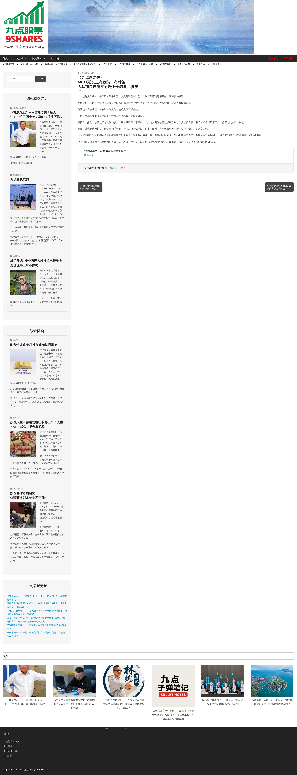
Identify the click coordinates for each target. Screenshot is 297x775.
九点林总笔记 (19, 179)
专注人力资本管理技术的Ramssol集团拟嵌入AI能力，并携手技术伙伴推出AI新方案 (74, 704)
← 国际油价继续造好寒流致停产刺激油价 (90, 187)
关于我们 (55, 58)
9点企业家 (107, 64)
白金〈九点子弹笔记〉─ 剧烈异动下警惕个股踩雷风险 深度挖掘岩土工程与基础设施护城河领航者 (173, 714)
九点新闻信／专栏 (144, 64)
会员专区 (37, 58)
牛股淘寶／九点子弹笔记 (56, 64)
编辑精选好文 (21, 108)
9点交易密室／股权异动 (85, 64)
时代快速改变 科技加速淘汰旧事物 (33, 344)
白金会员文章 (184, 64)
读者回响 (200, 64)
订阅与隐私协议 (11, 741)
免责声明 (7, 746)
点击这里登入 (117, 168)
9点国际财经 (124, 64)
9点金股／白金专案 (29, 64)
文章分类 (18, 58)
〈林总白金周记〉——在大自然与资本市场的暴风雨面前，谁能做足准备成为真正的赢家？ (123, 704)
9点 (14, 108)
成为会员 (289, 58)
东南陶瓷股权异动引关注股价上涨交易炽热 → (279, 187)
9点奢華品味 (165, 64)
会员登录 (274, 58)
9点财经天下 (8, 64)
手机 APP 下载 (10, 750)
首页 (5, 58)
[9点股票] (24, 22)
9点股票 (25, 769)
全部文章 (215, 64)
